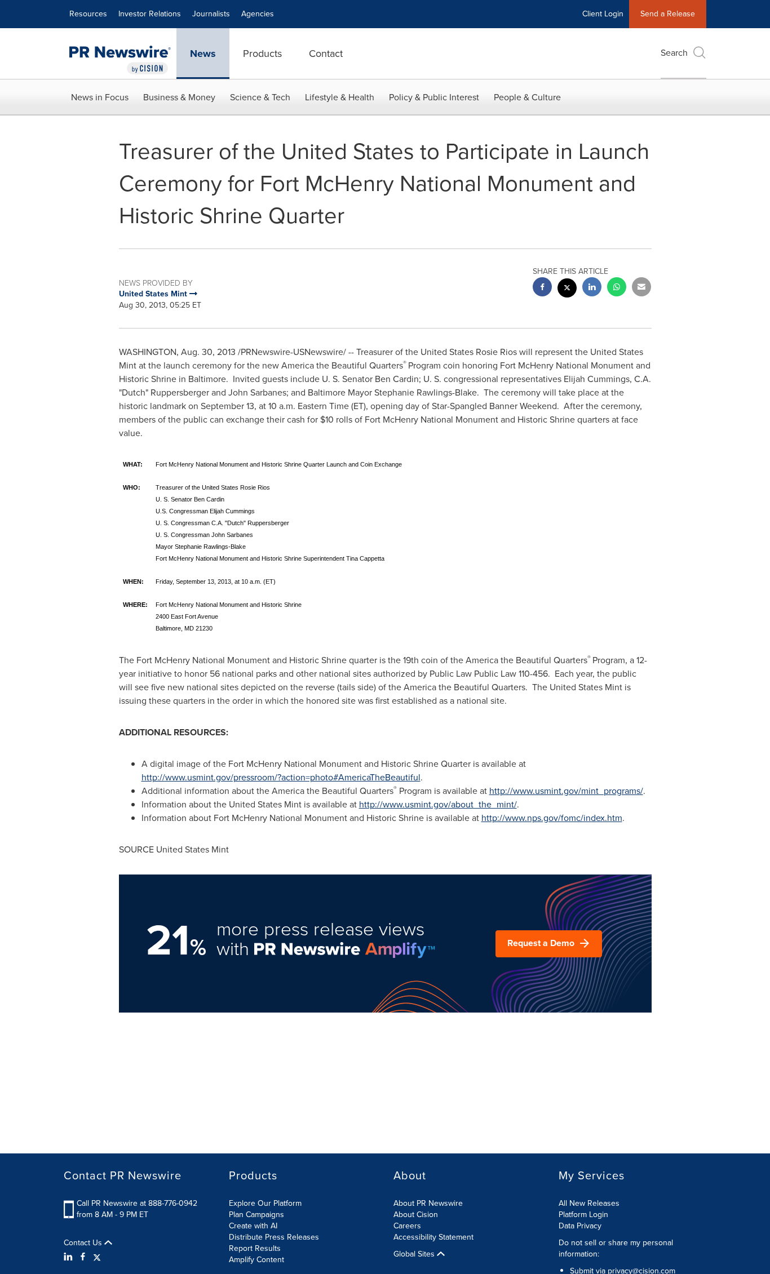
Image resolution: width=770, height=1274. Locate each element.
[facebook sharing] (542, 288)
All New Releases (589, 1203)
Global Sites (415, 1254)
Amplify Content (256, 1260)
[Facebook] (83, 1257)
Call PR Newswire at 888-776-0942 (137, 1203)
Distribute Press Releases (274, 1237)
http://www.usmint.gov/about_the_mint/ (438, 804)
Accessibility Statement (433, 1237)
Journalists (211, 14)
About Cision (415, 1214)
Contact (326, 53)
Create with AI (253, 1226)
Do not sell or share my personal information (616, 1248)
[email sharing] (641, 288)
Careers (407, 1226)
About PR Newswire (428, 1203)
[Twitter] (97, 1257)
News (203, 53)
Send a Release (667, 14)
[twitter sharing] (567, 289)
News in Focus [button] (100, 97)
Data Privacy (580, 1226)
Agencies (257, 14)
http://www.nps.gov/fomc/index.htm (551, 817)
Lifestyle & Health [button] (339, 97)
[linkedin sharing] (591, 288)
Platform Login (583, 1214)
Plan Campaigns (256, 1214)
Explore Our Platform (265, 1203)
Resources (88, 14)
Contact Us (84, 1243)
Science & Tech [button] (260, 97)
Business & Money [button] (179, 97)
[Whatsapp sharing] (616, 288)
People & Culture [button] (527, 97)
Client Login (602, 14)
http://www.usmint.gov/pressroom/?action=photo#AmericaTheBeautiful (281, 777)
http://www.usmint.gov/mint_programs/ (566, 790)
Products (262, 53)
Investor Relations (149, 14)
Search (674, 52)
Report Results (255, 1248)
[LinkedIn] (70, 1257)
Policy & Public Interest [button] (434, 97)
